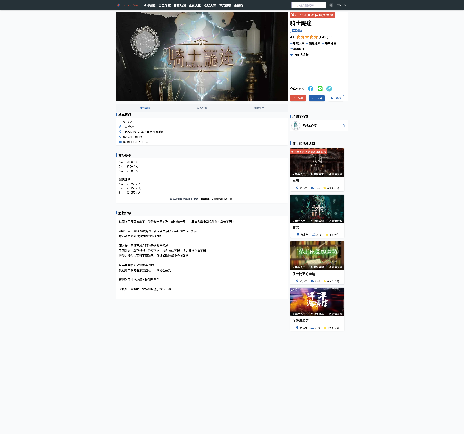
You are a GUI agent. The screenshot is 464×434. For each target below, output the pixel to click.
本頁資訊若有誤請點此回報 (214, 198)
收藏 (319, 98)
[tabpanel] (202, 208)
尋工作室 (165, 5)
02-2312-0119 (132, 137)
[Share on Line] (320, 88)
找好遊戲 (150, 5)
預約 (338, 98)
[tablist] (202, 108)
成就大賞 (210, 5)
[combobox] (308, 5)
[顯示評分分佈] (330, 37)
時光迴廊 (225, 5)
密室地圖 (180, 5)
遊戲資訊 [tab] (145, 108)
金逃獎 (238, 5)
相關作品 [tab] (259, 108)
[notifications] (331, 5)
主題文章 (195, 5)
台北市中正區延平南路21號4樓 (143, 132)
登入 (338, 5)
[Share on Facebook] (310, 88)
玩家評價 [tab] (202, 108)
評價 (300, 98)
